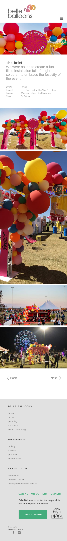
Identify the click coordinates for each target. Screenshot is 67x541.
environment (14, 458)
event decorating (17, 429)
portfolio (12, 454)
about (11, 417)
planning (12, 421)
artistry (11, 446)
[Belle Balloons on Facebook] (13, 532)
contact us (13, 475)
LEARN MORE (33, 514)
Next (54, 378)
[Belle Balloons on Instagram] (19, 532)
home (11, 413)
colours (12, 450)
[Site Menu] (61, 18)
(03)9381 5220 (16, 479)
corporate (13, 425)
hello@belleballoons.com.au (22, 483)
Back (13, 378)
